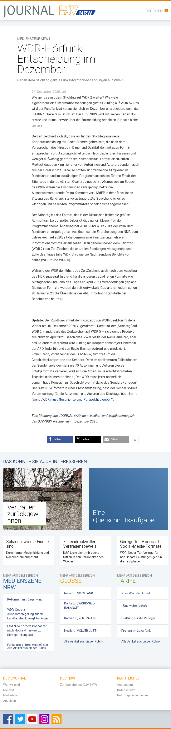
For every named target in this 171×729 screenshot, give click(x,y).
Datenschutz (126, 690)
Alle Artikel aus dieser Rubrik (26, 648)
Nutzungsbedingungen (132, 695)
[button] (60, 439)
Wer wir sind (11, 685)
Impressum (125, 685)
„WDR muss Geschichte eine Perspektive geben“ (76, 400)
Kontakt (8, 690)
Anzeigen (9, 701)
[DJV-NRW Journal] (50, 9)
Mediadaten (11, 695)
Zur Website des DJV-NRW (78, 685)
